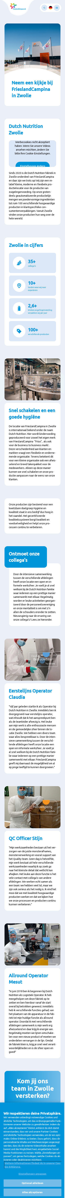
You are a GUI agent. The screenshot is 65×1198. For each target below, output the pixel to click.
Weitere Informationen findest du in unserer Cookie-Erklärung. (33, 1165)
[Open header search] (44, 8)
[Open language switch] (50, 8)
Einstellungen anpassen (32, 1174)
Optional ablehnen (32, 1183)
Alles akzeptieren (32, 1192)
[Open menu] (57, 8)
